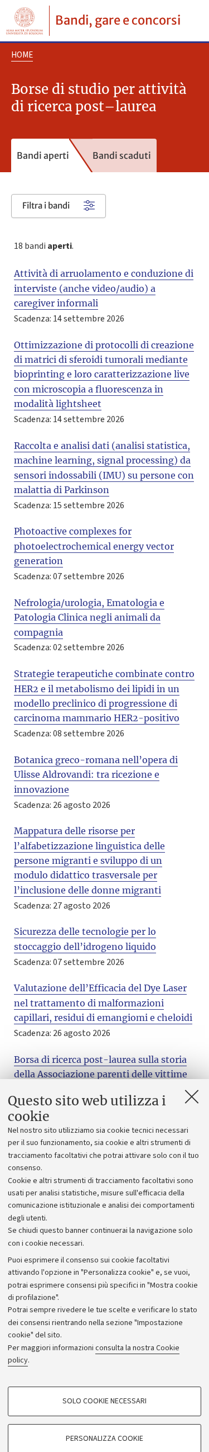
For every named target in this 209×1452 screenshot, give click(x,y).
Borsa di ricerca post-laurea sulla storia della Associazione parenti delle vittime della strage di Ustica (100, 1074)
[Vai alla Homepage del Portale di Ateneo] (24, 21)
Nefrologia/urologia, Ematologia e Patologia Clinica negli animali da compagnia (89, 617)
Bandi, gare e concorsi (118, 20)
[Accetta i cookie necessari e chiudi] (192, 1096)
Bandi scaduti (122, 155)
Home (22, 55)
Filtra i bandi (46, 205)
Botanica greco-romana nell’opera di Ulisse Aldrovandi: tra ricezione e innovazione (96, 774)
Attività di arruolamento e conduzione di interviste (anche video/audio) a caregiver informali (103, 288)
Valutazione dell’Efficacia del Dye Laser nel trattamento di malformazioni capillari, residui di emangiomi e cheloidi (103, 1002)
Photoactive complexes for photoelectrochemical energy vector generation (94, 546)
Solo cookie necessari (104, 1401)
